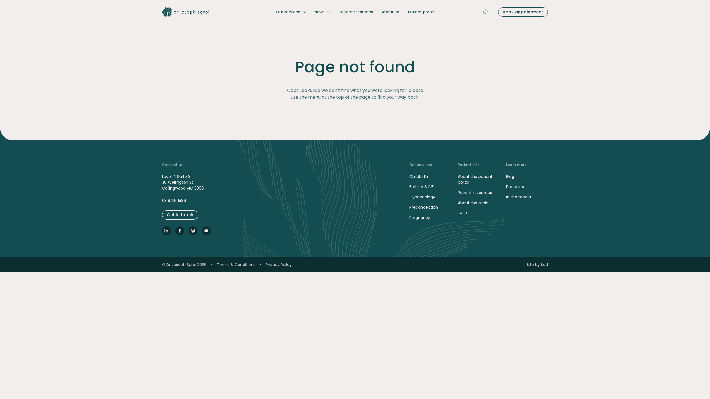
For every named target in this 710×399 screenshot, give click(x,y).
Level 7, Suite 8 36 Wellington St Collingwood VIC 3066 (183, 182)
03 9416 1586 (174, 200)
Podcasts (515, 187)
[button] (291, 12)
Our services (420, 165)
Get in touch (180, 215)
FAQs (463, 213)
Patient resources (475, 192)
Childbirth (418, 176)
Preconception (423, 207)
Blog (510, 176)
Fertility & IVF (421, 187)
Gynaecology (422, 197)
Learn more (516, 165)
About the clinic (473, 203)
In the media (518, 197)
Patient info (469, 165)
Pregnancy (419, 217)
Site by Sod (537, 264)
